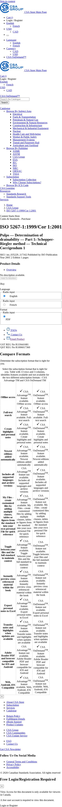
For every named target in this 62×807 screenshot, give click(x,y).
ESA (15, 159)
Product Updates (14, 724)
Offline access (8, 397)
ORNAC (17, 171)
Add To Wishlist (8, 278)
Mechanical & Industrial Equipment (30, 128)
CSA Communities (15, 732)
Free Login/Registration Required (28, 779)
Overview (11, 269)
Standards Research (16, 194)
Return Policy (13, 716)
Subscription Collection (24, 179)
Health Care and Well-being (27, 134)
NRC (15, 168)
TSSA (16, 174)
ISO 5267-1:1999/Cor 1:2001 (21, 210)
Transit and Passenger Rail (26, 142)
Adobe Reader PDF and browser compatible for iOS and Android (8, 659)
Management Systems (24, 139)
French (16, 26)
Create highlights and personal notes (8, 433)
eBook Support (14, 721)
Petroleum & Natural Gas (25, 119)
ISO (15, 165)
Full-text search (8, 414)
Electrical (17, 114)
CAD (15, 31)
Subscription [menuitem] (12, 176)
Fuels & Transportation (24, 117)
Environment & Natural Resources (30, 122)
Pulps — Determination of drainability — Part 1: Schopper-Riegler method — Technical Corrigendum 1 (27, 241)
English (16, 42)
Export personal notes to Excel (8, 608)
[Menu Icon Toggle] (7, 35)
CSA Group (19, 156)
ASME (16, 151)
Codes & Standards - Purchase (15, 219)
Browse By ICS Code (17, 185)
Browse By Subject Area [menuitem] (18, 111)
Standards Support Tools (18, 196)
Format (3, 309)
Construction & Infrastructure (27, 125)
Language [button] (11, 40)
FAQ (8, 741)
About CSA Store (15, 702)
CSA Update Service (16, 735)
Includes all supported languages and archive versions (8, 480)
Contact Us (12, 744)
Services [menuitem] (4, 199)
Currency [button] (11, 48)
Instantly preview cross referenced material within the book (8, 583)
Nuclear (17, 131)
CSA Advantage (24, 385)
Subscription (12, 705)
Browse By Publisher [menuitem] (17, 148)
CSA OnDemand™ (16, 57)
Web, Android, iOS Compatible (8, 685)
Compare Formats (15, 354)
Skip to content (7, 1)
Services (10, 707)
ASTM (16, 154)
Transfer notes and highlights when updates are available (8, 631)
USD (9, 29)
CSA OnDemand (41, 385)
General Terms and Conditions (21, 761)
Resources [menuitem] (5, 191)
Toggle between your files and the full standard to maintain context (8, 553)
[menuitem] (37, 114)
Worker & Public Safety (25, 137)
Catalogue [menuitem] (5, 108)
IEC (15, 162)
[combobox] (14, 99)
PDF (8, 319)
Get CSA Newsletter (10, 749)
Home (9, 205)
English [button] (10, 23)
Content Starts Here (10, 216)
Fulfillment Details (15, 719)
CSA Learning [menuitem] (7, 188)
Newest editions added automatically (8, 455)
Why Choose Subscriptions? (27, 182)
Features (8, 385)
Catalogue (11, 710)
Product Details (10, 263)
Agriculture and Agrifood (25, 145)
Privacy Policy (13, 764)
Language (5, 289)
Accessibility (12, 767)
